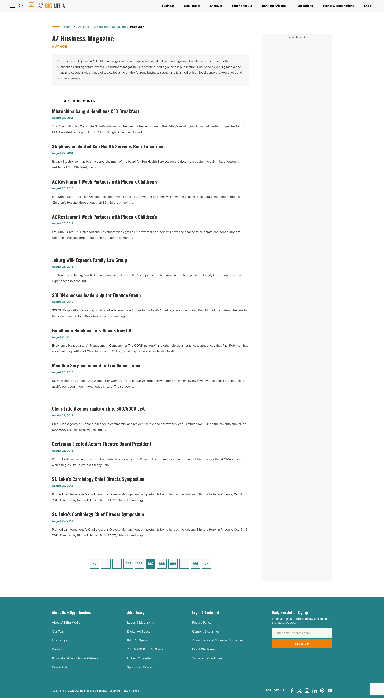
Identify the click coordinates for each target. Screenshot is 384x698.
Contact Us (59, 667)
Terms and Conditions (207, 658)
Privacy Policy (201, 622)
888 (162, 563)
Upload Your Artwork (141, 658)
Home (68, 26)
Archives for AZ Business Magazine (101, 26)
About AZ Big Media (66, 622)
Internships (59, 640)
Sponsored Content (140, 667)
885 (128, 563)
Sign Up (302, 643)
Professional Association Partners (75, 658)
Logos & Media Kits (140, 622)
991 (195, 563)
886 (139, 563)
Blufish (137, 691)
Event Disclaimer (204, 649)
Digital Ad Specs (138, 631)
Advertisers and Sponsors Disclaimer (217, 640)
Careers (57, 649)
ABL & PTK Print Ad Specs (145, 649)
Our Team (58, 631)
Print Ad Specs (137, 640)
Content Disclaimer (205, 631)
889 (173, 563)
